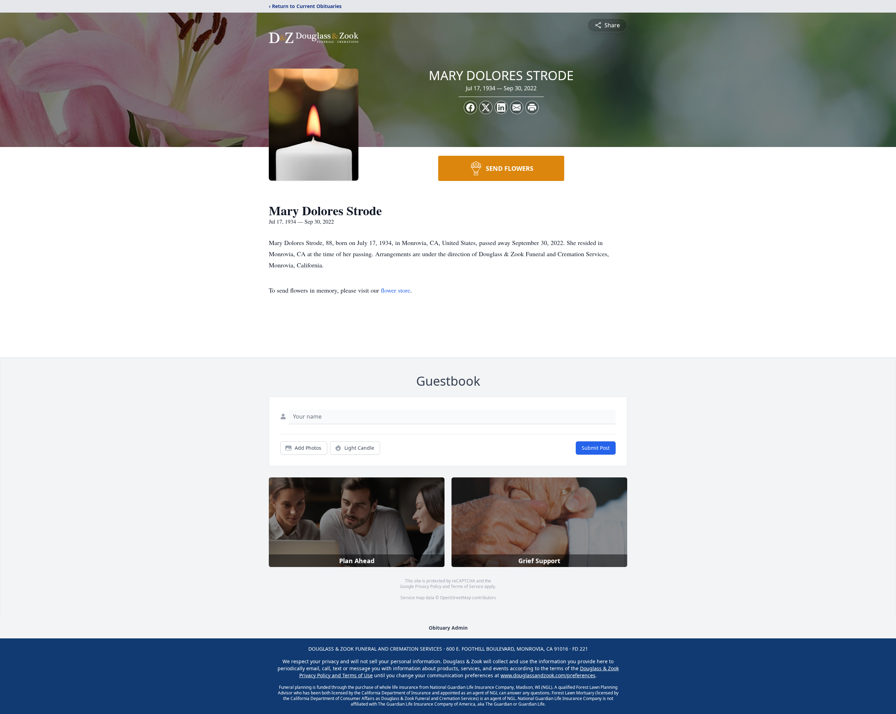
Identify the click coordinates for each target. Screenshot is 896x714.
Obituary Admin (448, 627)
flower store (395, 290)
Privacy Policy (428, 586)
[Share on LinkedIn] (501, 107)
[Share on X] (485, 107)
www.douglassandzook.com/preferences (547, 675)
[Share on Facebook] (470, 107)
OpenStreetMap (455, 598)
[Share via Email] (516, 107)
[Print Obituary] (532, 107)
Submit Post (596, 447)
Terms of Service (467, 586)
